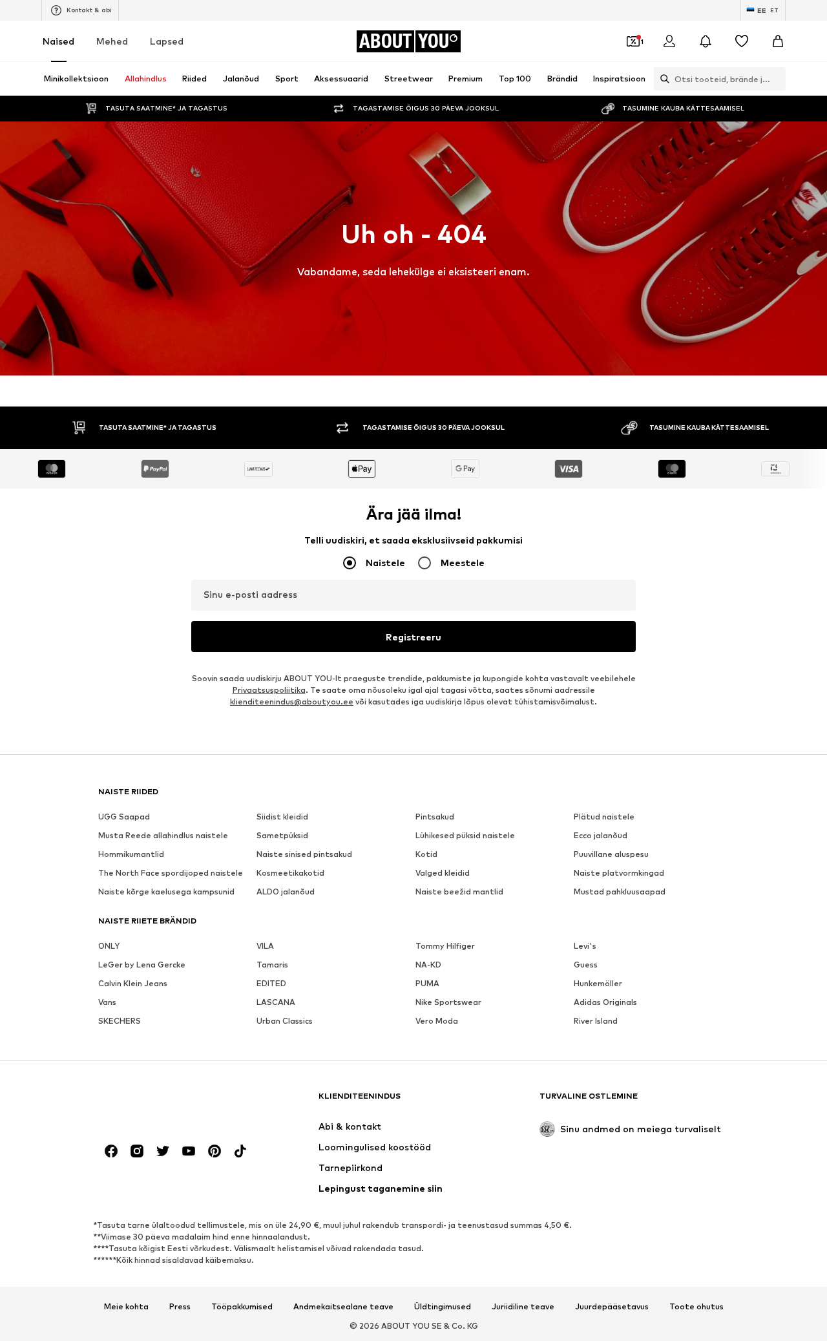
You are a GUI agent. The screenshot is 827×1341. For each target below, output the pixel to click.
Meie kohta (126, 1306)
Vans (107, 1002)
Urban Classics (284, 1021)
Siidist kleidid (282, 816)
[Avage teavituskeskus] (705, 41)
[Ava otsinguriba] (661, 79)
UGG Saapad (124, 816)
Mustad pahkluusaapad (619, 891)
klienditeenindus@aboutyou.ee (291, 701)
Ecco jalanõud (600, 835)
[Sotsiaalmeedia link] (111, 1151)
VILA (265, 946)
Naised (58, 41)
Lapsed (166, 41)
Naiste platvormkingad (619, 873)
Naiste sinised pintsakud (304, 854)
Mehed (112, 41)
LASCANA (275, 1002)
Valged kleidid (442, 873)
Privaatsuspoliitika (269, 690)
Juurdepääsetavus (612, 1306)
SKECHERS (119, 1021)
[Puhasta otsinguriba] (775, 79)
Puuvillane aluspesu (611, 854)
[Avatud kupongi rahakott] (633, 41)
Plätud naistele (604, 816)
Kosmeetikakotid (290, 873)
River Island (596, 1021)
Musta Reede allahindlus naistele (163, 835)
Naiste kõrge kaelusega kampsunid (166, 891)
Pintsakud (434, 816)
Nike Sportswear (448, 1002)
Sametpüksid (282, 835)
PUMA (427, 983)
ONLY (109, 946)
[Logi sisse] (669, 41)
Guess (586, 964)
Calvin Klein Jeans (132, 983)
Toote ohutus (696, 1306)
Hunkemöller (598, 983)
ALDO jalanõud (285, 891)
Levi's (585, 946)
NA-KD (428, 964)
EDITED (271, 983)
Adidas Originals (605, 1002)
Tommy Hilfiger (445, 946)
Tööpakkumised (242, 1306)
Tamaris (272, 964)
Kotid (426, 854)
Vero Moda (436, 1021)
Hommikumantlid (131, 854)
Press (180, 1306)
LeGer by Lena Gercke (141, 964)
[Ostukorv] (778, 41)
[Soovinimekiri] (741, 41)
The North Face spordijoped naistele (170, 873)
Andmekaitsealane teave (343, 1306)
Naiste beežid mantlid (459, 891)
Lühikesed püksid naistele (465, 835)
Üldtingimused (442, 1306)
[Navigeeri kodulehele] (168, 1102)
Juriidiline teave (523, 1306)
